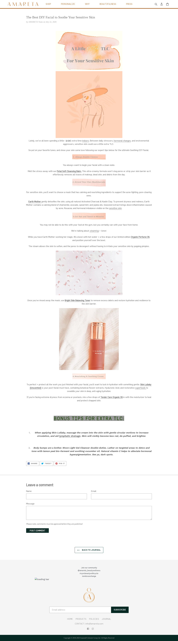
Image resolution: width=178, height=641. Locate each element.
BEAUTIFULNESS (108, 4)
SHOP (48, 4)
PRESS (129, 4)
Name (29, 491)
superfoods (140, 387)
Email (93, 491)
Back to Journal (91, 550)
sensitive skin (115, 208)
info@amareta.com (94, 623)
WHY (87, 4)
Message (30, 503)
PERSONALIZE (68, 4)
